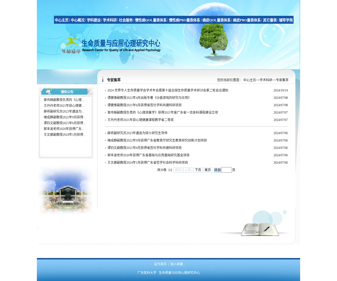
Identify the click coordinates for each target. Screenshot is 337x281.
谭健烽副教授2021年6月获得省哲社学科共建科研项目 (144, 105)
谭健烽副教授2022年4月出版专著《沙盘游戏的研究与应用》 (149, 98)
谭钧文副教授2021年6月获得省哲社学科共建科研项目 (144, 148)
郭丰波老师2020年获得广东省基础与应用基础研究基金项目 (148, 155)
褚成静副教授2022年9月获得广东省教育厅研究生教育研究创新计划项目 (157, 140)
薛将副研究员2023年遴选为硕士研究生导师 (137, 133)
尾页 (208, 170)
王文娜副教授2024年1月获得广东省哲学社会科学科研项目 (147, 162)
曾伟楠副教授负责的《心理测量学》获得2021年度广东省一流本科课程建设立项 (162, 112)
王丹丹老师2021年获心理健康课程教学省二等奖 (140, 120)
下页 (198, 170)
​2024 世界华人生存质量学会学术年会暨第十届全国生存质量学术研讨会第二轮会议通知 (167, 90)
